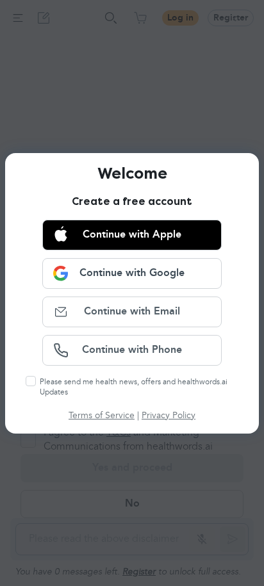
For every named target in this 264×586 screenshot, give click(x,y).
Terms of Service (102, 415)
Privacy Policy (168, 415)
